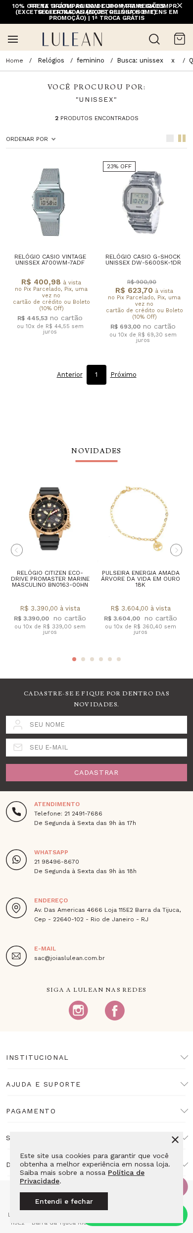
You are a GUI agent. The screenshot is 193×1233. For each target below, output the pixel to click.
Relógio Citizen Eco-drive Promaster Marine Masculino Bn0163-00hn (50, 578)
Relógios (51, 60)
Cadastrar (96, 772)
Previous (17, 550)
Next (176, 550)
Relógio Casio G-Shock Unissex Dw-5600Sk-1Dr (143, 259)
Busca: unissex (140, 60)
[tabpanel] (50, 563)
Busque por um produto (154, 39)
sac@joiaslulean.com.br (69, 958)
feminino (90, 60)
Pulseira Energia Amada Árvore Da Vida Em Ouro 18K (140, 578)
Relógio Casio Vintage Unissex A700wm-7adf (50, 259)
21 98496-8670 (56, 861)
